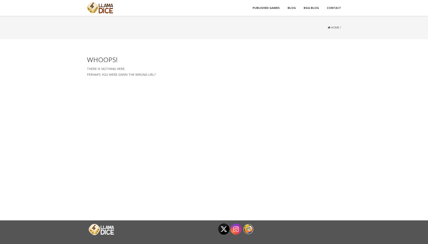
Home (335, 27)
